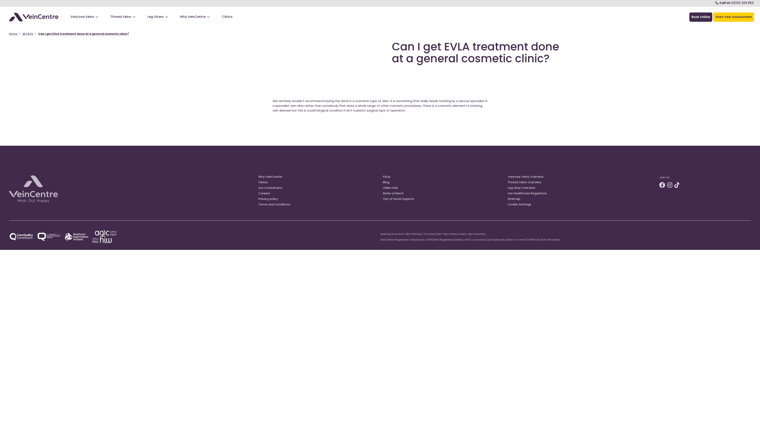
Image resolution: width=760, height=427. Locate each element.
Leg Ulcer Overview (521, 188)
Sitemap (514, 199)
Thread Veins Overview (524, 182)
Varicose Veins (82, 17)
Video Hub (390, 188)
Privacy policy (268, 199)
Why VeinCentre (193, 17)
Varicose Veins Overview (525, 177)
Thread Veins (120, 17)
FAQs (386, 177)
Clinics (227, 17)
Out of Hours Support (398, 199)
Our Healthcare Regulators (527, 193)
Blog (386, 182)
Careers (264, 193)
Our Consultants (270, 188)
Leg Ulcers (155, 17)
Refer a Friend (393, 193)
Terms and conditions (274, 204)
